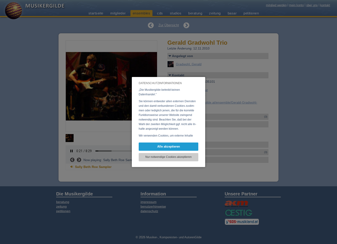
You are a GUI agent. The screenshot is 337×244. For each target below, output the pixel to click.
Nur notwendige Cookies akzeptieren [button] (168, 157)
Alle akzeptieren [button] (168, 146)
